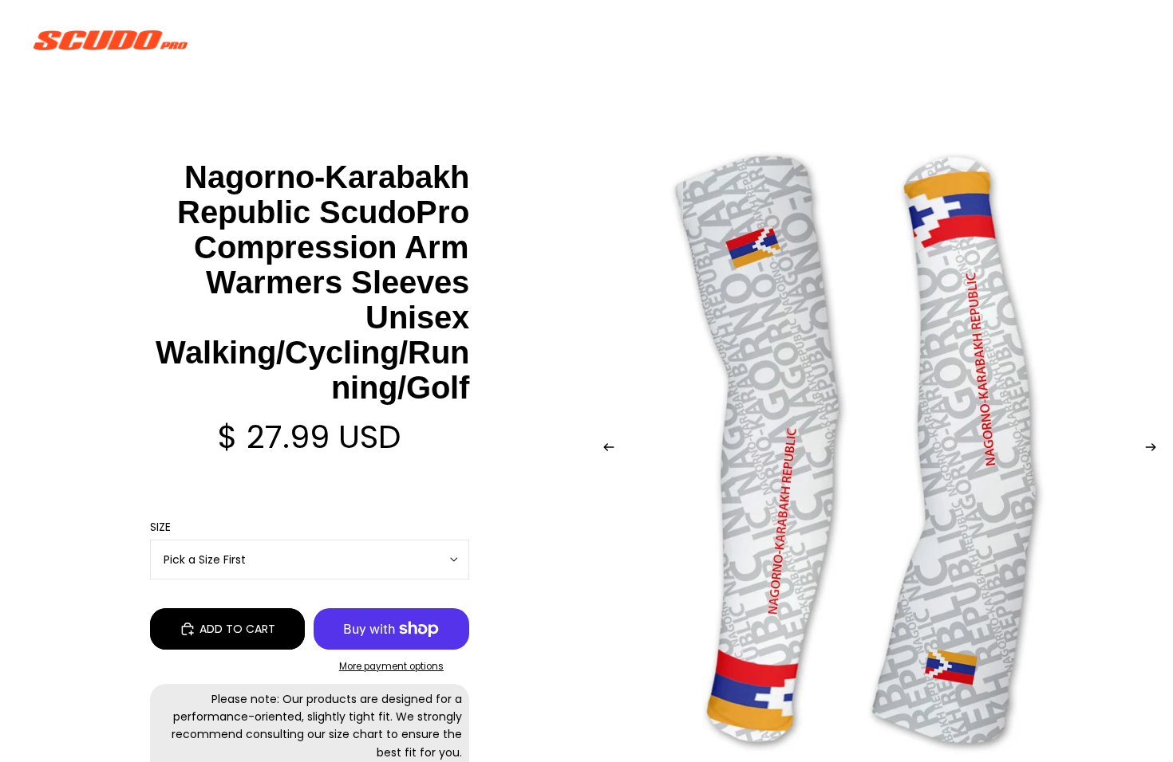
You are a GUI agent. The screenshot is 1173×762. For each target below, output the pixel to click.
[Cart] (1123, 39)
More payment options (391, 666)
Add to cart (237, 629)
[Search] (1054, 39)
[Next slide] (1155, 449)
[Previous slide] (604, 449)
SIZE (160, 527)
